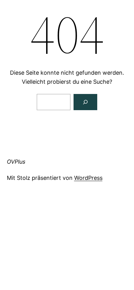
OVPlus (16, 161)
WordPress (88, 178)
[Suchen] (85, 102)
